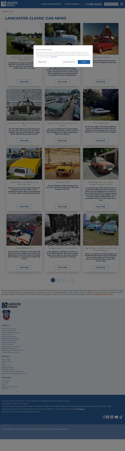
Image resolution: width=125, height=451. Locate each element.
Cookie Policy (53, 57)
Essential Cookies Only (69, 62)
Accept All (84, 62)
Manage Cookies (42, 62)
